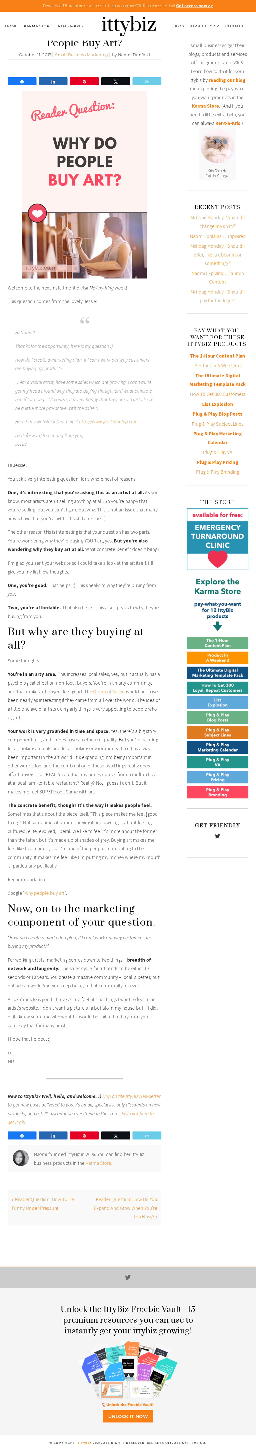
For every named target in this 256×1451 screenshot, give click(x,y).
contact (234, 26)
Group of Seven (109, 692)
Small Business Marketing (81, 54)
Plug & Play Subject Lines (218, 424)
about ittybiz (204, 26)
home (11, 26)
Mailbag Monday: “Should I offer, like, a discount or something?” (217, 254)
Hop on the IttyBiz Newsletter (131, 1096)
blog (178, 26)
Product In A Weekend (217, 366)
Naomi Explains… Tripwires (218, 236)
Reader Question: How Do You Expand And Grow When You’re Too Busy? (125, 1208)
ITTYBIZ (84, 1443)
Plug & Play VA (217, 452)
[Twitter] (217, 836)
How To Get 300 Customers (217, 394)
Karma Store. (99, 1163)
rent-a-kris (70, 26)
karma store (38, 26)
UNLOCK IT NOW (128, 1416)
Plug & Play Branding (217, 472)
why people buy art (44, 893)
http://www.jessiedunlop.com (108, 422)
